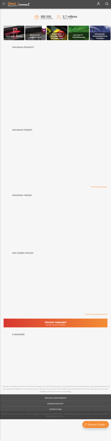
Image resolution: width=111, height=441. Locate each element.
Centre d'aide (55, 409)
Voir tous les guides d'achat (95, 314)
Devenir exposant (55, 403)
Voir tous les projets (98, 187)
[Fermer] (108, 406)
